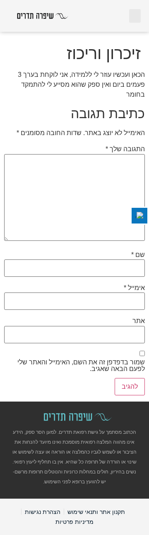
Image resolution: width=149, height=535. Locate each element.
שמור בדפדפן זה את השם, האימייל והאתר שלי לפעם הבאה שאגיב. (81, 365)
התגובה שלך (125, 149)
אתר (138, 321)
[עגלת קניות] (117, 16)
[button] (135, 16)
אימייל (134, 288)
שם (138, 255)
